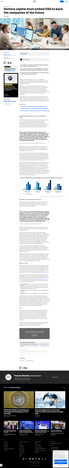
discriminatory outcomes (27, 272)
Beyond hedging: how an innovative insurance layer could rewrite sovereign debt (49, 411)
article (35, 119)
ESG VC (33, 150)
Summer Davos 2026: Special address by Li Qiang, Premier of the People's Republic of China (42, 431)
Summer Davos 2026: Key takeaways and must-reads (56, 431)
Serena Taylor (6, 57)
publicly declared (37, 166)
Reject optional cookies (60, 460)
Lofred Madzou (6, 52)
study (26, 124)
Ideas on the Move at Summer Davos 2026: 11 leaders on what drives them (10, 431)
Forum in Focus (7, 6)
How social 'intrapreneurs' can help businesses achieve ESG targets (34, 108)
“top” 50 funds (22, 121)
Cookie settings (60, 465)
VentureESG (27, 150)
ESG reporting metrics (39, 318)
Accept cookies (34, 335)
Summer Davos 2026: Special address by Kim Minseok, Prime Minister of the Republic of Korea (26, 431)
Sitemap (34, 463)
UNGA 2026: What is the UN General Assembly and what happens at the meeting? (16, 411)
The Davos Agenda (23, 54)
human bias (45, 271)
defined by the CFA (31, 90)
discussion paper (36, 79)
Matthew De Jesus (7, 54)
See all (63, 387)
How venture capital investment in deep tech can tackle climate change (34, 110)
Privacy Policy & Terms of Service (34, 461)
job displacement (45, 272)
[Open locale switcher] (1, 465)
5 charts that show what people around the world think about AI (33, 106)
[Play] (21, 59)
